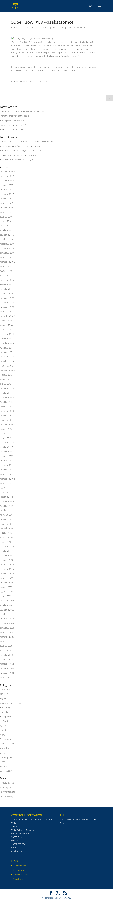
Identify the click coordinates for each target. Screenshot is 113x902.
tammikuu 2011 (7, 519)
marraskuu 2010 (7, 528)
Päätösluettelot (7, 743)
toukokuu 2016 (7, 234)
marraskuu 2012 (7, 424)
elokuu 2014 (5, 329)
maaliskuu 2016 (7, 243)
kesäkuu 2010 (6, 551)
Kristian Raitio (27, 27)
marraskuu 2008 (7, 636)
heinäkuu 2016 (7, 225)
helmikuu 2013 (7, 411)
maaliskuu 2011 (7, 510)
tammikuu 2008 (7, 673)
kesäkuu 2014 (6, 338)
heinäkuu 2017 (7, 176)
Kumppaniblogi (6, 716)
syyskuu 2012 (6, 433)
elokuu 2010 (5, 542)
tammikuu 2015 (7, 307)
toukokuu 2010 (7, 555)
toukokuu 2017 (7, 180)
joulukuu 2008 (6, 632)
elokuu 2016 (5, 221)
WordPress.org (6, 796)
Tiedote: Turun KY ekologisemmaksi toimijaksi (33, 141)
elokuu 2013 (5, 383)
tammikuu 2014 (7, 361)
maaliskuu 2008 (7, 663)
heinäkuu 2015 (7, 280)
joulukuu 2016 (6, 203)
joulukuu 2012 (6, 420)
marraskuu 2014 (7, 316)
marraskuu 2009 (7, 582)
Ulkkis (2, 752)
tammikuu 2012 (7, 469)
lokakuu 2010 (6, 532)
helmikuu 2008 (7, 668)
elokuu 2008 (5, 650)
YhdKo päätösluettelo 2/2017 (13, 120)
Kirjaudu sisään (7, 782)
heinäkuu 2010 (7, 546)
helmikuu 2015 (7, 302)
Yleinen (3, 761)
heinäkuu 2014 (7, 334)
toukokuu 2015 (7, 289)
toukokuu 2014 (7, 343)
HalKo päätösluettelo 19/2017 (14, 125)
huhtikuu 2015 (6, 293)
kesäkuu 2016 (6, 230)
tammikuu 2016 (7, 252)
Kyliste (3, 725)
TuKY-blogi (4, 748)
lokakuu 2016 (6, 212)
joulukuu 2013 (6, 365)
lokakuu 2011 (6, 483)
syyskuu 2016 (6, 216)
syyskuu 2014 (6, 325)
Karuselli (4, 712)
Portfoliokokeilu (7, 739)
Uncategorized (6, 757)
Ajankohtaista (6, 689)
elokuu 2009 (5, 596)
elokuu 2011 (5, 492)
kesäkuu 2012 (6, 447)
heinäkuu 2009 (7, 600)
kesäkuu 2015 (6, 284)
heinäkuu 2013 (7, 388)
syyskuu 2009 (6, 591)
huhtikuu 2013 (6, 401)
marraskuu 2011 (7, 478)
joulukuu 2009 (6, 578)
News (2, 734)
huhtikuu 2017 (6, 185)
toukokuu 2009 (7, 609)
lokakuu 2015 (6, 266)
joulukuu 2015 (6, 257)
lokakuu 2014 (6, 320)
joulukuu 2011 (6, 474)
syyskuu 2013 (6, 379)
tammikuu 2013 (7, 415)
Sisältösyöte (5, 787)
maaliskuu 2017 (7, 189)
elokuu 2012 (5, 438)
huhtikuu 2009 (6, 614)
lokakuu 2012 (6, 429)
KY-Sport (4, 721)
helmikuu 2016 (7, 248)
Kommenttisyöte (7, 791)
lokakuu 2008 (6, 641)
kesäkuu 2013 (6, 393)
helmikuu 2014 (7, 356)
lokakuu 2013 (6, 374)
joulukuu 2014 (6, 311)
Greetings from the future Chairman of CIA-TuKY (22, 111)
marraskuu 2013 (7, 370)
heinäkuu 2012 (7, 442)
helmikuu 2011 (7, 514)
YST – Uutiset (6, 770)
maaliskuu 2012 (7, 460)
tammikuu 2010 (7, 573)
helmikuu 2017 (7, 194)
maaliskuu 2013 (7, 406)
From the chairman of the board (14, 115)
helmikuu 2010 (7, 569)
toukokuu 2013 (7, 397)
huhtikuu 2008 (6, 659)
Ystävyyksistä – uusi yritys (28, 145)
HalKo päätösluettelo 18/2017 (14, 129)
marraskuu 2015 (7, 261)
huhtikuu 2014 (6, 347)
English (3, 698)
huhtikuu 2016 (6, 239)
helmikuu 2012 (7, 465)
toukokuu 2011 (7, 501)
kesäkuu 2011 (6, 496)
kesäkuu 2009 (6, 605)
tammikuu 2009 (7, 627)
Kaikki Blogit (79, 27)
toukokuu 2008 (7, 655)
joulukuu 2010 (6, 524)
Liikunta (3, 730)
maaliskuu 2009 (7, 618)
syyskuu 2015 (6, 270)
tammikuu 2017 (7, 198)
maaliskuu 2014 (7, 352)
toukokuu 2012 (7, 451)
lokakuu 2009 (6, 587)
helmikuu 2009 (7, 623)
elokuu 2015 (5, 275)
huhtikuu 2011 (6, 505)
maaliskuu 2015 (7, 298)
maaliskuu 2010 (7, 564)
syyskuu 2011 (6, 487)
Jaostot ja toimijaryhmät (62, 27)
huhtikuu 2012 (6, 456)
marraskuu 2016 (7, 207)
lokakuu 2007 (6, 677)
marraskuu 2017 (7, 171)
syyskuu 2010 (6, 537)
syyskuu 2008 (6, 645)
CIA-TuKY (4, 694)
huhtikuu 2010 (6, 560)
